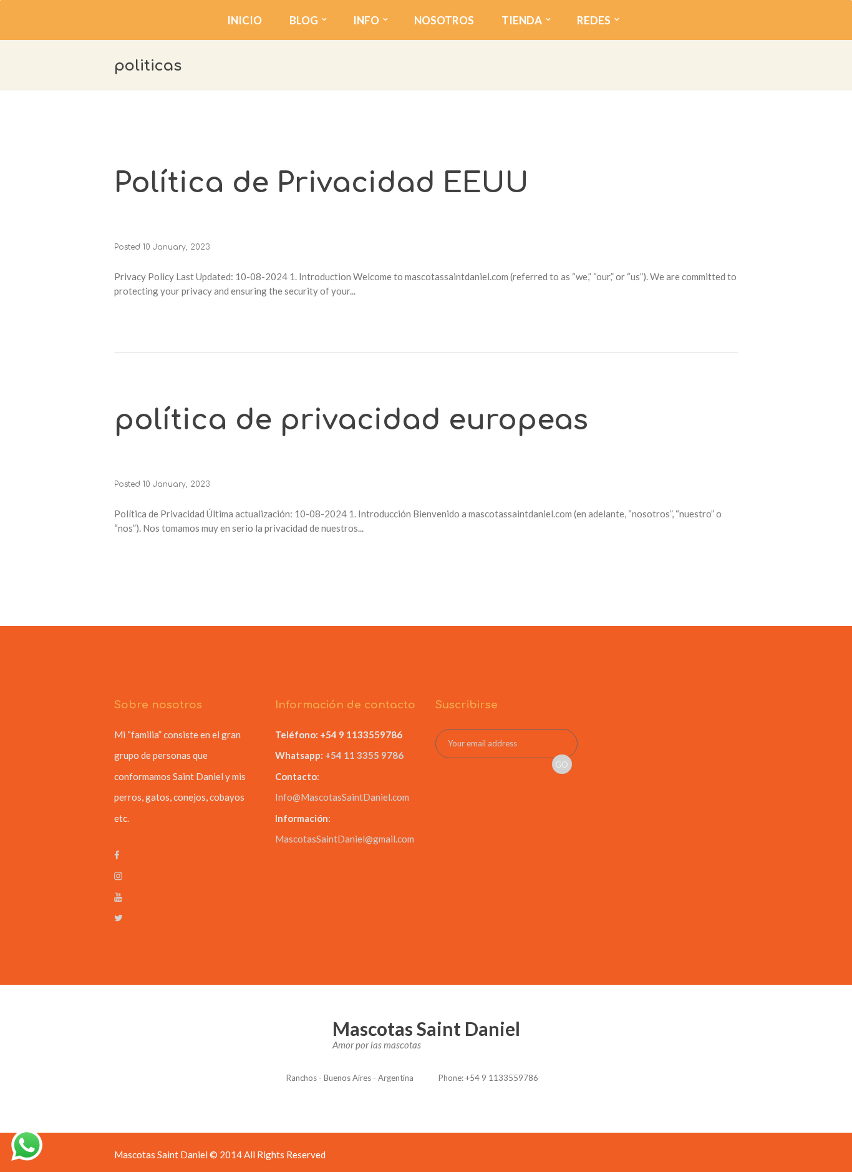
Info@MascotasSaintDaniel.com (342, 797)
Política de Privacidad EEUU (321, 183)
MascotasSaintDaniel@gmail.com (344, 838)
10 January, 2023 (176, 247)
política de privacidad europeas (351, 420)
